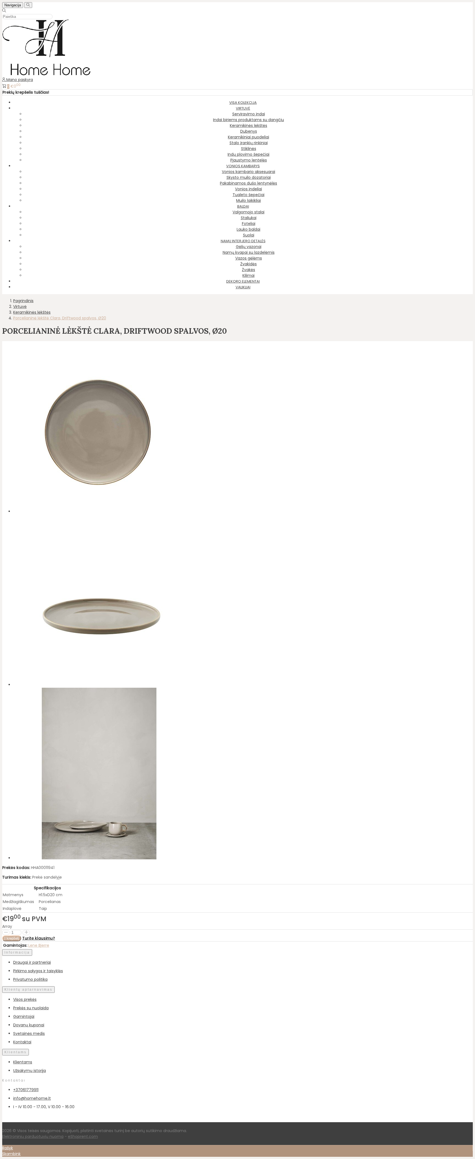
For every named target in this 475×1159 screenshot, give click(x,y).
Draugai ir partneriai (32, 962)
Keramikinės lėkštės (248, 125)
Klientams (15, 1052)
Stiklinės (248, 148)
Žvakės (248, 269)
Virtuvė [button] (243, 108)
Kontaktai (22, 1042)
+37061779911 (25, 1090)
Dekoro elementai (243, 281)
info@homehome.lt (32, 1098)
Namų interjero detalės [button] (243, 241)
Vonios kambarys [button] (243, 166)
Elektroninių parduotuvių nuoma (32, 1136)
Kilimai (248, 275)
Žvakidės (248, 264)
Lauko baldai (248, 229)
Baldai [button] (243, 206)
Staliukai (248, 218)
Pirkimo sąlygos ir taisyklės (38, 971)
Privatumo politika (30, 979)
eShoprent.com (83, 1136)
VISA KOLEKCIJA (243, 102)
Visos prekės (25, 999)
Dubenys (248, 131)
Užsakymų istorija (29, 1070)
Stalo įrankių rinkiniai (249, 143)
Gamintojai (23, 1016)
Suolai (248, 235)
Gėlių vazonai (248, 246)
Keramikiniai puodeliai (248, 137)
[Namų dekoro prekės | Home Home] (46, 74)
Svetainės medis (29, 1033)
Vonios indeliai (248, 189)
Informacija (17, 952)
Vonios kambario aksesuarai (248, 171)
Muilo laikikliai (248, 200)
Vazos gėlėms (248, 258)
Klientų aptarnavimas (28, 989)
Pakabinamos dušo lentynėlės (248, 183)
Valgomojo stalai (248, 212)
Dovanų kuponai (28, 1025)
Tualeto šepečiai (248, 194)
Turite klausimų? (38, 938)
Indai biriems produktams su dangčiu (248, 119)
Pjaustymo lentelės (248, 160)
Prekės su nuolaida (31, 1008)
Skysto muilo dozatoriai (249, 177)
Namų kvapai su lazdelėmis (249, 252)
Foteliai (248, 223)
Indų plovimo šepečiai (248, 154)
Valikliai (243, 287)
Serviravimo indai (248, 114)
